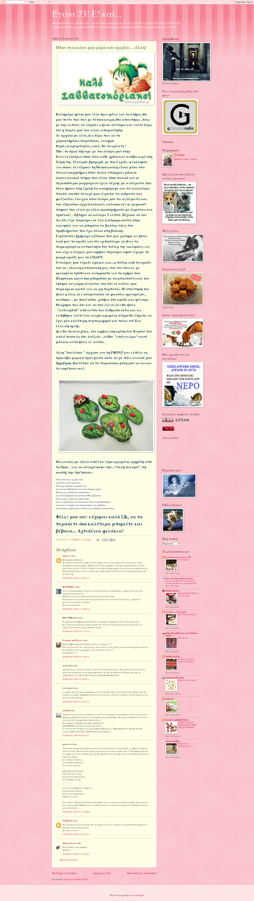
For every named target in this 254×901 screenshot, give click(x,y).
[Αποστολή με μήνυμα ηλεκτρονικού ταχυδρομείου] (102, 539)
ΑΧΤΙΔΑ (181, 155)
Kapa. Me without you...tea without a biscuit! (181, 634)
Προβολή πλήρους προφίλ (185, 159)
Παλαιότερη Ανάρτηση (141, 873)
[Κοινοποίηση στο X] (108, 539)
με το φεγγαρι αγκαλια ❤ (178, 557)
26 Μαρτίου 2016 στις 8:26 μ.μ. (75, 701)
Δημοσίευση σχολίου (69, 859)
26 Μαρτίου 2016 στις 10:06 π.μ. (76, 608)
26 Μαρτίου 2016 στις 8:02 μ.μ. (75, 679)
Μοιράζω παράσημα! (187, 680)
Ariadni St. (67, 820)
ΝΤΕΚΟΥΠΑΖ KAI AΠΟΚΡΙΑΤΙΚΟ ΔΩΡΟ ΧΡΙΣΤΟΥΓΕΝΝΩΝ (187, 725)
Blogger (140, 895)
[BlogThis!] (105, 539)
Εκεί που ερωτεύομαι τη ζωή (179, 578)
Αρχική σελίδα (102, 873)
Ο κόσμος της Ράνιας (72, 640)
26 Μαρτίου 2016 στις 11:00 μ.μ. (76, 811)
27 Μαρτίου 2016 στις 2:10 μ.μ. (75, 853)
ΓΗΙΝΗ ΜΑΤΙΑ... (173, 656)
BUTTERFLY (68, 586)
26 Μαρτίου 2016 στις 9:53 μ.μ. (75, 735)
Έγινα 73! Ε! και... (87, 13)
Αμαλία (66, 555)
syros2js (65, 710)
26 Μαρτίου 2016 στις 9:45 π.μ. (75, 577)
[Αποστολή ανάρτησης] (98, 539)
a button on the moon (174, 677)
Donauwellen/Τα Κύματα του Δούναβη (188, 594)
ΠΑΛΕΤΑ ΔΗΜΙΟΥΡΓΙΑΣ (177, 720)
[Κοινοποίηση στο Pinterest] (114, 539)
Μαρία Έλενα (69, 843)
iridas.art (169, 698)
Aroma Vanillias (172, 741)
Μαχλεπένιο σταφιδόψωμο (184, 744)
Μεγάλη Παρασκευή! (187, 614)
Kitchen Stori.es (172, 590)
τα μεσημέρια (184, 559)
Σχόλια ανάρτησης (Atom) (76, 879)
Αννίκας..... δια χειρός (175, 611)
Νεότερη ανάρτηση (64, 873)
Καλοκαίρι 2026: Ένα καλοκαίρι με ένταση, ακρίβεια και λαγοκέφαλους (181, 582)
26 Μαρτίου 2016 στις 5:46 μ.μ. (75, 656)
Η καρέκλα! (183, 637)
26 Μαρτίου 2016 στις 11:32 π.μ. (76, 631)
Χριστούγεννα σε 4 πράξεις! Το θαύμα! (186, 660)
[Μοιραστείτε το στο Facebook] (111, 539)
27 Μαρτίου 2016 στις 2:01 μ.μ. (75, 834)
